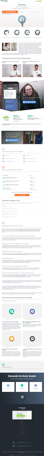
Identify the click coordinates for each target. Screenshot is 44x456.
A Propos (22, 422)
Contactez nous (22, 424)
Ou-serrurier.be (22, 429)
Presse (22, 425)
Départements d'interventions (22, 435)
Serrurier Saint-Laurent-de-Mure (9, 161)
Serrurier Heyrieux (7, 155)
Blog (22, 439)
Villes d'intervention (22, 433)
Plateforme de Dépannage (22, 428)
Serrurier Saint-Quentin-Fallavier (9, 158)
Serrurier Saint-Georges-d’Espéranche (31, 161)
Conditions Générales (17, 455)
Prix (22, 436)
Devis (22, 437)
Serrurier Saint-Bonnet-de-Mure (30, 158)
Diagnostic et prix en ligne (34, 11)
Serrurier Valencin (28, 155)
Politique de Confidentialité (31, 455)
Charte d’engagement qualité (22, 426)
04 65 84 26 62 (10, 12)
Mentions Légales (23, 455)
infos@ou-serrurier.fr (22, 446)
